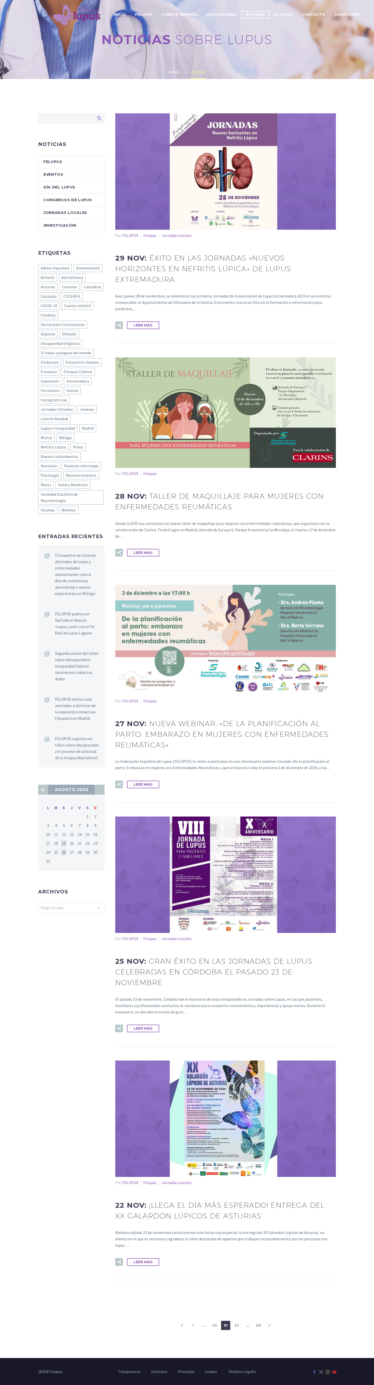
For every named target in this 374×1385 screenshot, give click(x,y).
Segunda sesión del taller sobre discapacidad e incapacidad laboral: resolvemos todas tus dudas (76, 666)
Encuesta (49, 371)
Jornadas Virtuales (57, 409)
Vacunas (48, 509)
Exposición (50, 381)
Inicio (120, 14)
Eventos (53, 174)
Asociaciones (222, 14)
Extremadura (77, 381)
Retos (46, 484)
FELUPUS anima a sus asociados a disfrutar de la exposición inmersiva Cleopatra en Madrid (75, 709)
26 (64, 852)
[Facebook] (314, 1372)
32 (236, 1325)
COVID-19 (49, 305)
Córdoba (48, 315)
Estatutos (159, 1372)
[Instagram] (328, 1372)
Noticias (255, 14)
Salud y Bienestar (73, 484)
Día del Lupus (59, 187)
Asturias (48, 286)
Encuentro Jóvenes (82, 362)
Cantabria (92, 286)
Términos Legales (242, 1372)
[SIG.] (269, 1325)
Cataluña (48, 296)
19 (64, 843)
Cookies (211, 1372)
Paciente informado (81, 465)
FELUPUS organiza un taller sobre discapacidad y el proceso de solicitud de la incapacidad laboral (76, 748)
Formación (50, 390)
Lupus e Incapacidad (58, 428)
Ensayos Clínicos (78, 371)
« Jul (43, 790)
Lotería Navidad (54, 418)
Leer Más (143, 325)
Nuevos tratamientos (59, 456)
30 (214, 1325)
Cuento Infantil (77, 305)
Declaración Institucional (63, 324)
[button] (119, 325)
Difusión (69, 333)
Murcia (46, 437)
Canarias (69, 286)
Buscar (99, 118)
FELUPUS (130, 235)
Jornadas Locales (177, 235)
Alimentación (88, 267)
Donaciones (347, 14)
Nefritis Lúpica (53, 447)
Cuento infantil (179, 14)
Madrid (88, 428)
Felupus (150, 235)
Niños (78, 447)
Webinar (69, 509)
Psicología (50, 475)
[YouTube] (334, 1372)
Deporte (48, 333)
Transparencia (129, 1372)
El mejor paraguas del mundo (66, 352)
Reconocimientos (81, 475)
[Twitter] (321, 1372)
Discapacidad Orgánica (60, 343)
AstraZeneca (72, 277)
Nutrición (49, 465)
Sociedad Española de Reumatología (59, 497)
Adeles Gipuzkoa (55, 267)
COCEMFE (71, 296)
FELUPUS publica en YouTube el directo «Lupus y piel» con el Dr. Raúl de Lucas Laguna (75, 623)
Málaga (65, 437)
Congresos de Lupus (68, 200)
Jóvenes (87, 409)
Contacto (313, 14)
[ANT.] (181, 1325)
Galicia (72, 390)
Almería (47, 277)
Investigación (60, 225)
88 (258, 1325)
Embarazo (50, 362)
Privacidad (186, 1372)
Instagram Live (54, 399)
